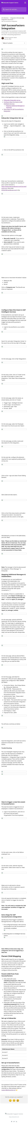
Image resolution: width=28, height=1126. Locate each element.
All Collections (5, 18)
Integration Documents (7, 19)
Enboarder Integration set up (12, 100)
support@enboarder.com (8, 1090)
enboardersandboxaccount (9, 190)
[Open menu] (25, 3)
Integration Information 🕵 (17, 18)
